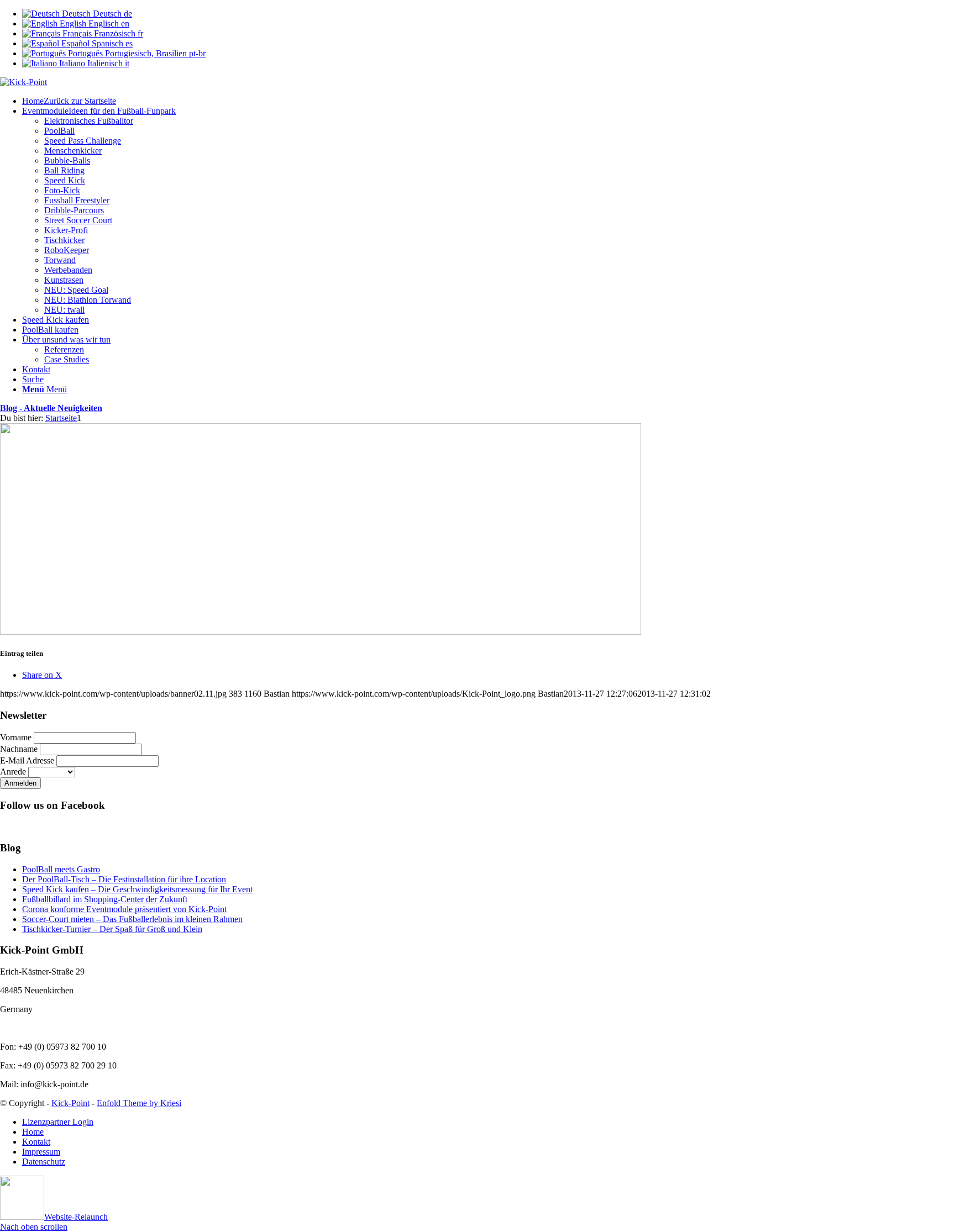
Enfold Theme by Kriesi (139, 1103)
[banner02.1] (320, 631)
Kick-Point (70, 1103)
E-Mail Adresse (27, 760)
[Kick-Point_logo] (23, 82)
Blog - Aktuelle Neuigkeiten (51, 408)
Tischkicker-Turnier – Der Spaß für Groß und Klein (112, 929)
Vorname (16, 737)
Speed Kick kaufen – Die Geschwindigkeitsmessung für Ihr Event (137, 889)
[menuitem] (488, 101)
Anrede (13, 771)
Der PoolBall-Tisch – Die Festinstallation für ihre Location (124, 879)
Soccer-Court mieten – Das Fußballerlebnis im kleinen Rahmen (132, 919)
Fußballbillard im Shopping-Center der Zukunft (104, 899)
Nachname (19, 749)
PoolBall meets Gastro (61, 869)
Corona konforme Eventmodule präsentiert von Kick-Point (124, 909)
